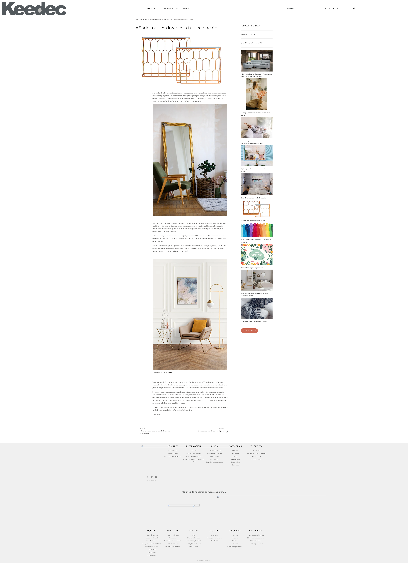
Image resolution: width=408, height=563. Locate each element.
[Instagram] (152, 477)
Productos (151, 8)
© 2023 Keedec (151, 480)
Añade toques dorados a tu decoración (253, 221)
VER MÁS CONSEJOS (249, 330)
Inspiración (187, 8)
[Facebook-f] (147, 477)
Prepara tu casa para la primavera (252, 268)
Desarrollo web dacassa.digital (204, 560)
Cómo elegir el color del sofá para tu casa (254, 321)
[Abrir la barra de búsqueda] (354, 8)
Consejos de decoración (170, 8)
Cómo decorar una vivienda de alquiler (253, 198)
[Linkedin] (156, 477)
